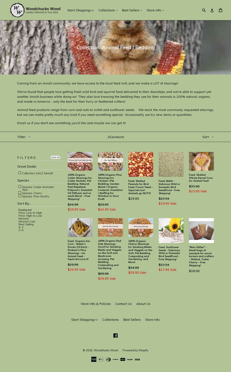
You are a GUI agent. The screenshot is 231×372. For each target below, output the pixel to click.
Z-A (21, 230)
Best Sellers (133, 10)
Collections (109, 10)
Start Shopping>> (80, 10)
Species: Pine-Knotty (35, 196)
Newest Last (26, 221)
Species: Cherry (31, 192)
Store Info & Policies (96, 304)
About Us (143, 304)
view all (55, 157)
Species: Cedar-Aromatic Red (37, 188)
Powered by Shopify (135, 350)
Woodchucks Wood (106, 350)
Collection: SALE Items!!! (37, 173)
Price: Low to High (30, 212)
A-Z (21, 227)
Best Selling (26, 224)
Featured (24, 209)
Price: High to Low (30, 215)
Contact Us (123, 304)
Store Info (156, 10)
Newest (23, 218)
